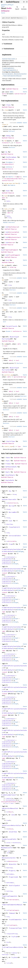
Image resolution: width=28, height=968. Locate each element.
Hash (8, 191)
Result (18, 142)
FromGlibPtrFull (6, 562)
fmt (5, 141)
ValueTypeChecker (10, 800)
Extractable (13, 232)
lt (3, 389)
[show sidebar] (1, 2)
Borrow (11, 506)
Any (10, 491)
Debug (8, 136)
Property (12, 870)
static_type (8, 446)
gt (3, 414)
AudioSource (13, 227)
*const (5, 553)
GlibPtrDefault (8, 551)
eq (5, 344)
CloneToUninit (14, 527)
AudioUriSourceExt (9, 499)
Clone (8, 105)
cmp (5, 265)
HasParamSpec (11, 157)
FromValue (8, 798)
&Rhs (10, 360)
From (10, 544)
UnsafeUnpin (10, 475)
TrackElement (14, 255)
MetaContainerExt (9, 858)
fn (16, 176)
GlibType (19, 551)
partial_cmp (8, 375)
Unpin (7, 472)
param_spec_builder (11, 183)
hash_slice (8, 209)
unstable (19, 122)
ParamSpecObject (8, 164)
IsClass (8, 842)
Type (19, 446)
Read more (12, 131)
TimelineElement (11, 250)
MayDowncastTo (6, 848)
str (19, 176)
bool (5, 346)
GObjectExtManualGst (10, 808)
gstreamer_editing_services (7, 5)
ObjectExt (12, 864)
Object (11, 812)
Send (8, 457)
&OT (19, 344)
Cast (10, 521)
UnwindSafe (9, 480)
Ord (7, 260)
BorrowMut (12, 512)
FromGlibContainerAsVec (11, 549)
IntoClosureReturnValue (11, 825)
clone (6, 110)
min (3, 295)
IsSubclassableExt (9, 839)
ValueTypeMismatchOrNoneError (10, 801)
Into (13, 815)
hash (5, 196)
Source (3, 13)
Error (7, 803)
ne (3, 358)
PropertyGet (13, 877)
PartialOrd (6, 370)
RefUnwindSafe (11, 467)
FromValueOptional (8, 795)
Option (4, 93)
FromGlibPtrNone (6, 558)
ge (3, 428)
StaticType (10, 441)
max (3, 280)
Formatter (5, 142)
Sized (9, 217)
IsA (6, 227)
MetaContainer (14, 237)
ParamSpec (9, 162)
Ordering (13, 267)
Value (11, 829)
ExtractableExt (15, 536)
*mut (4, 612)
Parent (8, 331)
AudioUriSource (12, 2)
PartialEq (6, 339)
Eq (6, 152)
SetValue (9, 167)
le (3, 401)
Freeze (8, 464)
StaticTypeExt (14, 885)
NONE (11, 92)
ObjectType (14, 337)
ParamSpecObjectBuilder (12, 178)
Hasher (8, 201)
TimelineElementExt (9, 896)
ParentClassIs (11, 326)
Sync (8, 461)
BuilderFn (9, 176)
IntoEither (13, 832)
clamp (4, 310)
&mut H (4, 197)
